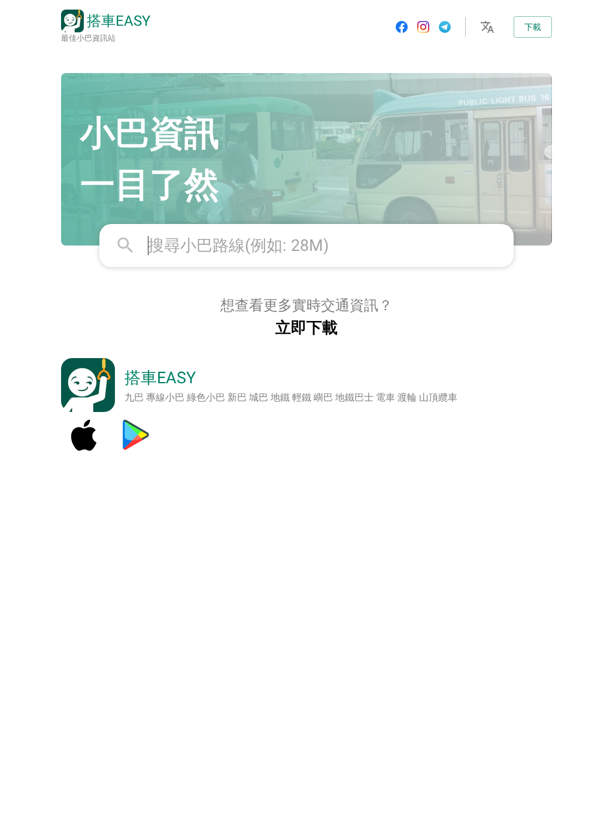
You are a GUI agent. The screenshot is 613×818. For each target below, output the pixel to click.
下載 (532, 27)
